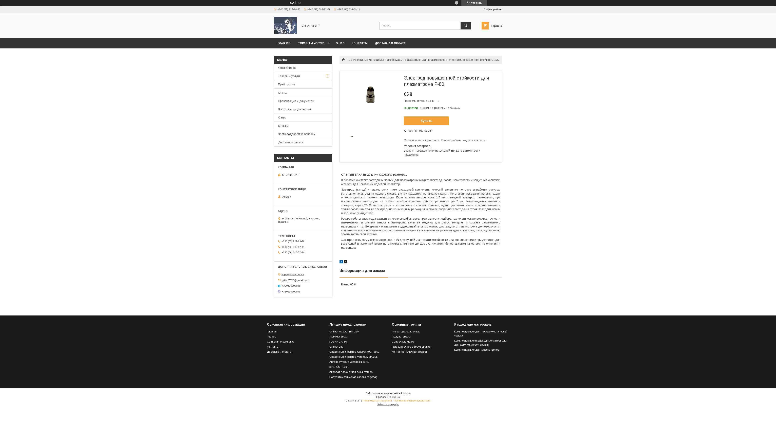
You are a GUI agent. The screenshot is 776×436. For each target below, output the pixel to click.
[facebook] (341, 262)
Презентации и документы (296, 101)
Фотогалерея (287, 67)
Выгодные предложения (294, 109)
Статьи (283, 92)
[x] (345, 262)
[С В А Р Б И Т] (285, 32)
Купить (426, 121)
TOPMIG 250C (338, 336)
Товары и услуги (311, 43)
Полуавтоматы (401, 336)
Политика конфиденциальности (412, 400)
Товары (271, 336)
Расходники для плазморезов (425, 59)
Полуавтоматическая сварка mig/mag (353, 376)
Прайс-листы (286, 84)
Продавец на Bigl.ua (388, 397)
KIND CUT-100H (339, 366)
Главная (284, 43)
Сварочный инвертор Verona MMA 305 (353, 356)
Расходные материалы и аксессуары (378, 59)
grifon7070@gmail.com (295, 280)
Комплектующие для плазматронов (476, 349)
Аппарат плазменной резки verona (351, 371)
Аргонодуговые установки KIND (349, 361)
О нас (340, 43)
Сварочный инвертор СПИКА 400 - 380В (354, 351)
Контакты (360, 43)
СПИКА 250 (336, 346)
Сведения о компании (280, 341)
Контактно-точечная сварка (409, 351)
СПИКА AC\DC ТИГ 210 (343, 331)
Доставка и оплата (390, 43)
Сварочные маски (403, 341)
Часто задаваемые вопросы (296, 134)
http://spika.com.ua (293, 274)
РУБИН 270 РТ (338, 341)
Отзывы (283, 125)
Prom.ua (405, 393)
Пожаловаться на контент (377, 400)
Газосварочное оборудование (411, 346)
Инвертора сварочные (406, 331)
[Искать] (466, 25)
